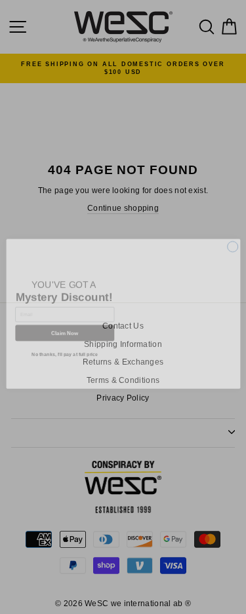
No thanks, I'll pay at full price (64, 349)
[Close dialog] (232, 241)
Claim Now (64, 328)
